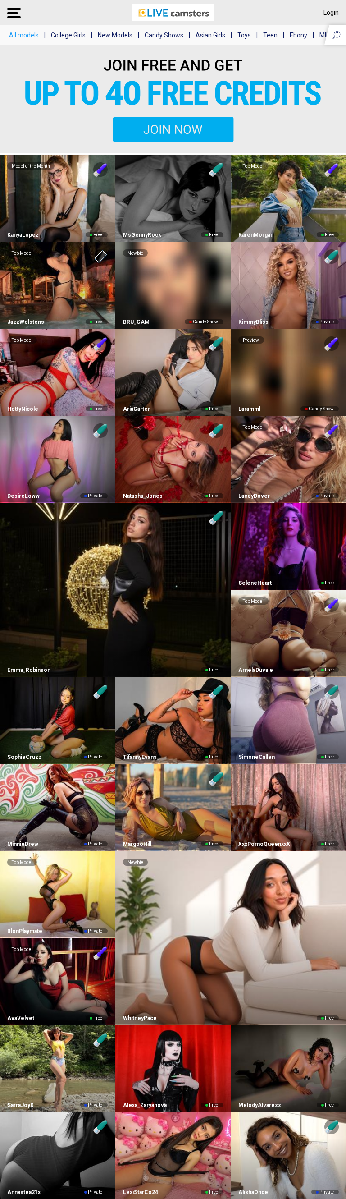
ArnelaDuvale (255, 670)
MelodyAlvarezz (259, 1105)
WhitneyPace (139, 1018)
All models (24, 35)
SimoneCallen (256, 757)
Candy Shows (164, 35)
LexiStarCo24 (140, 1192)
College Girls (68, 35)
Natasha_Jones (142, 496)
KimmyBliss (253, 322)
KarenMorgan (255, 235)
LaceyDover (254, 496)
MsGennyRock (142, 235)
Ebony (298, 35)
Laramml (249, 409)
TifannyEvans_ (141, 757)
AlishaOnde (253, 1192)
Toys (244, 35)
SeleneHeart (255, 583)
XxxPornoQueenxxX (264, 844)
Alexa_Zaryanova (144, 1105)
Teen (270, 35)
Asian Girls (210, 35)
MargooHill (137, 844)
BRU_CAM (136, 322)
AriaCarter (136, 409)
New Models (115, 35)
